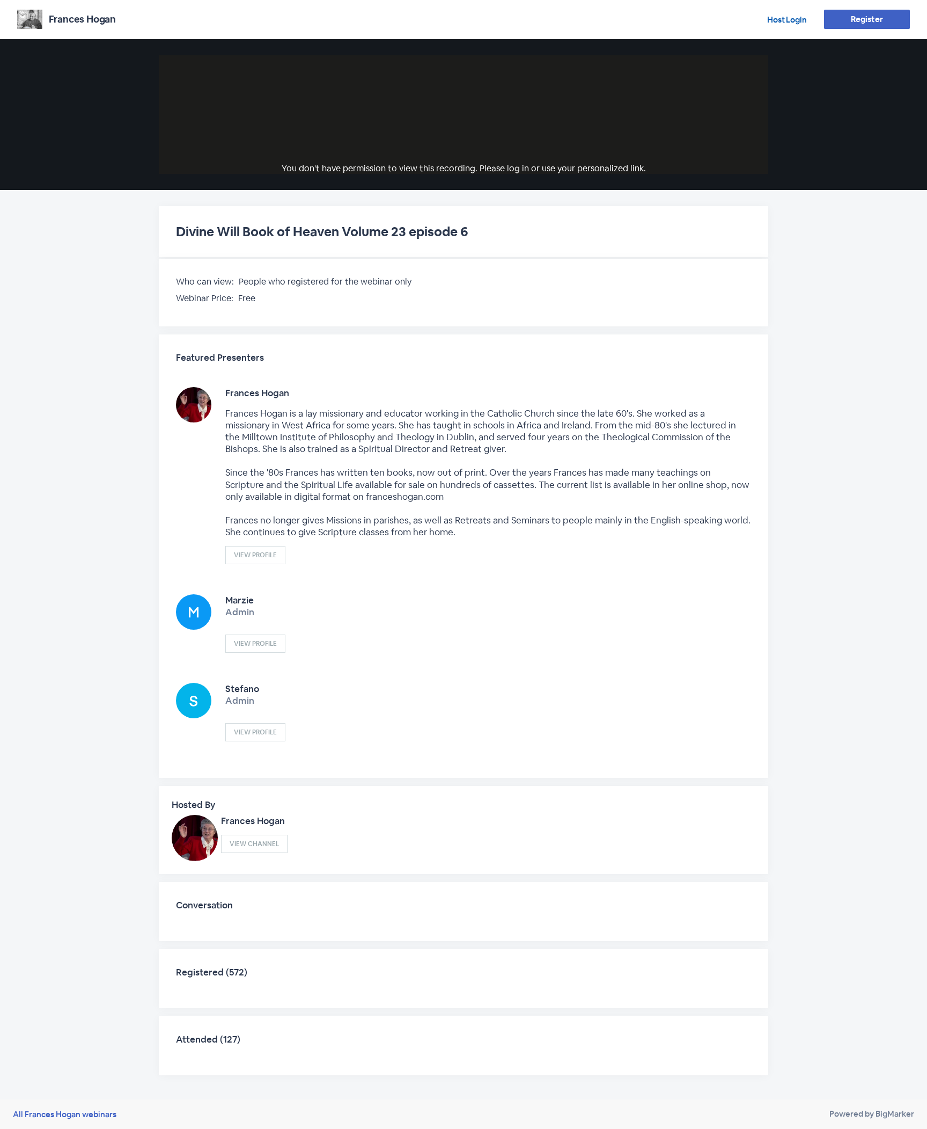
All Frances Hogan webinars (64, 1114)
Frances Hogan (257, 393)
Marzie (239, 600)
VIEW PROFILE (255, 555)
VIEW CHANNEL (254, 844)
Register (866, 19)
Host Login (787, 19)
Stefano (242, 689)
